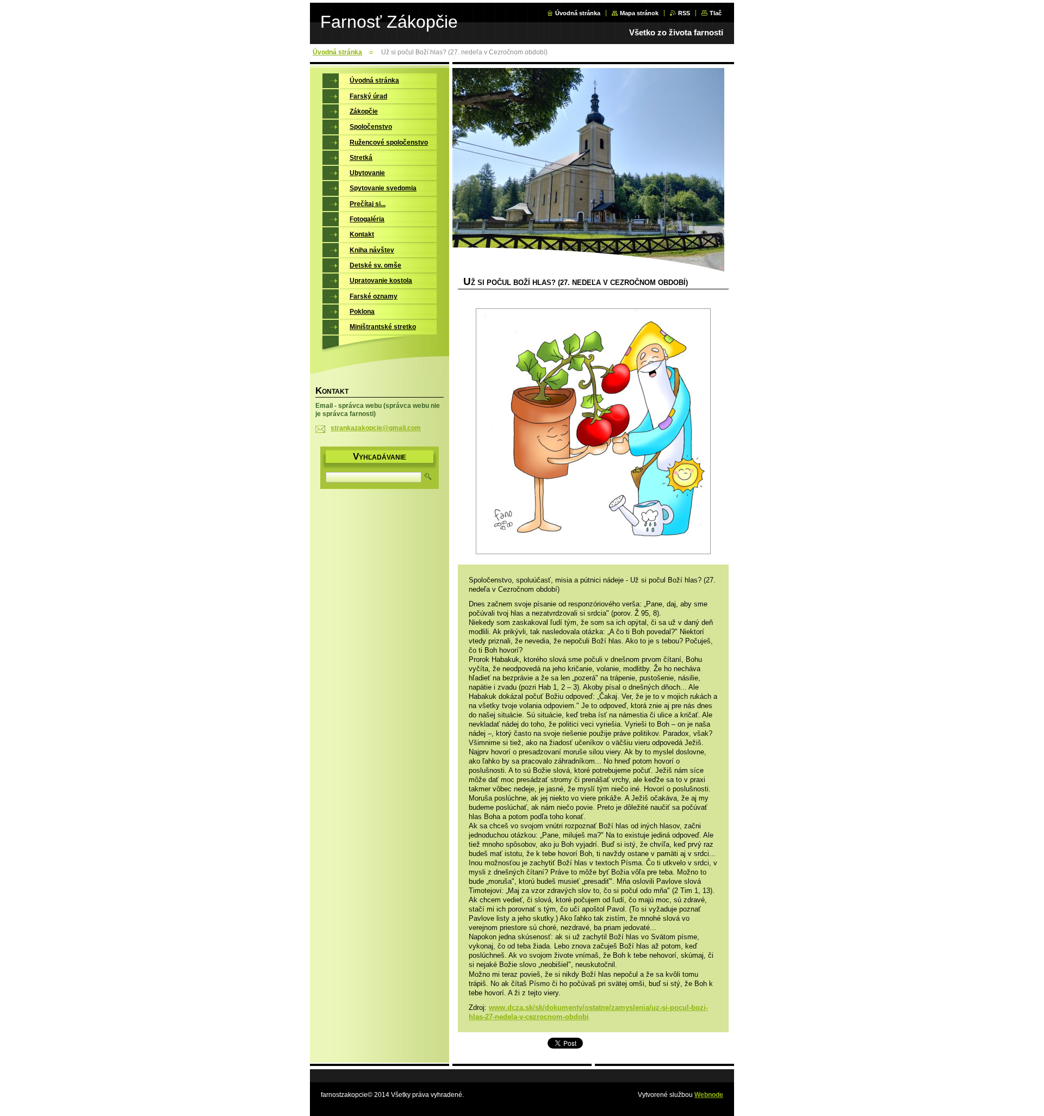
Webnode (708, 1095)
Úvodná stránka (577, 13)
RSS (684, 13)
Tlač (716, 13)
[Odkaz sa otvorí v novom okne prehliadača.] (593, 432)
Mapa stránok (639, 13)
